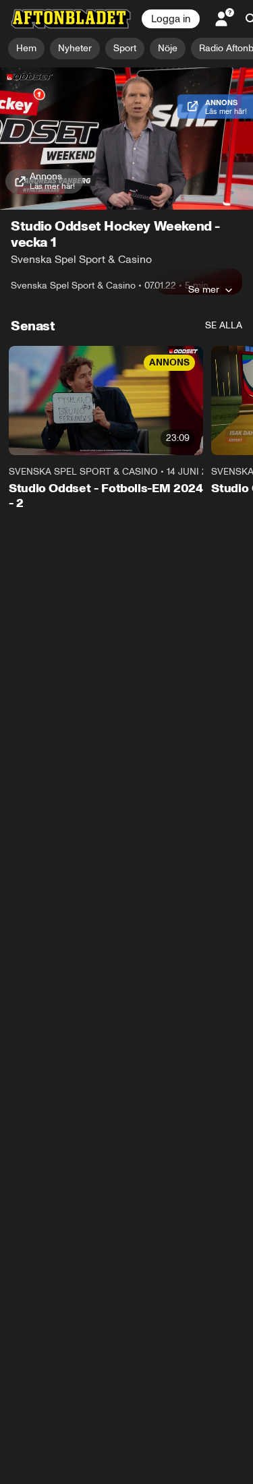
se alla (223, 325)
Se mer (203, 289)
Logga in (170, 19)
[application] (126, 138)
